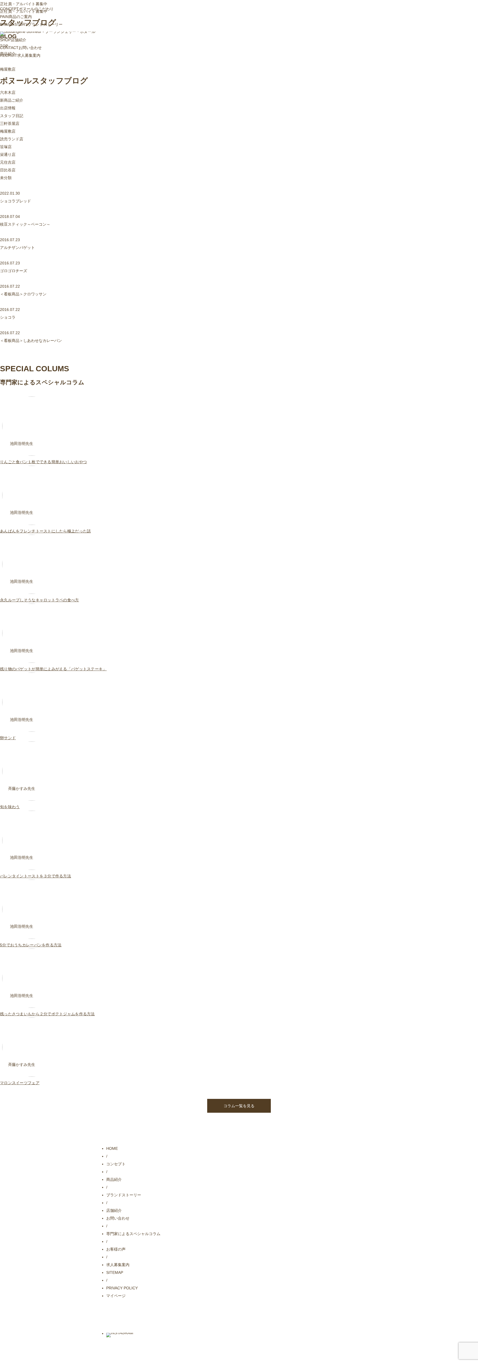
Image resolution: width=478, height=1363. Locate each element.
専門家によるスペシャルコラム (133, 1233)
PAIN (16, 16)
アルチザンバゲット (17, 247)
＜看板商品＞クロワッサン (23, 294)
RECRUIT (20, 55)
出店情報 (7, 108)
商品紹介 (114, 1179)
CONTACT (21, 47)
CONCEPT (27, 9)
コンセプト (116, 1164)
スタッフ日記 (11, 116)
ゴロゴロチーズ (13, 271)
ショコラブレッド (15, 201)
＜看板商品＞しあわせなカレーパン (31, 340)
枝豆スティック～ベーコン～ (25, 224)
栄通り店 (7, 154)
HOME (112, 1148)
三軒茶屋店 (9, 123)
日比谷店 (7, 170)
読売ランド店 (11, 139)
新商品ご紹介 (11, 100)
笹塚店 (6, 147)
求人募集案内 (117, 1264)
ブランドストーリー (123, 1195)
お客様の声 (116, 1249)
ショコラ (7, 317)
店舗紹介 (114, 1210)
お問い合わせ (117, 1218)
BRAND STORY (31, 24)
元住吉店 (7, 162)
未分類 (6, 178)
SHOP (13, 40)
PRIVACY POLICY (122, 1288)
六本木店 (7, 92)
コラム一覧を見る (239, 1106)
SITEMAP (114, 1272)
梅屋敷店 (7, 131)
